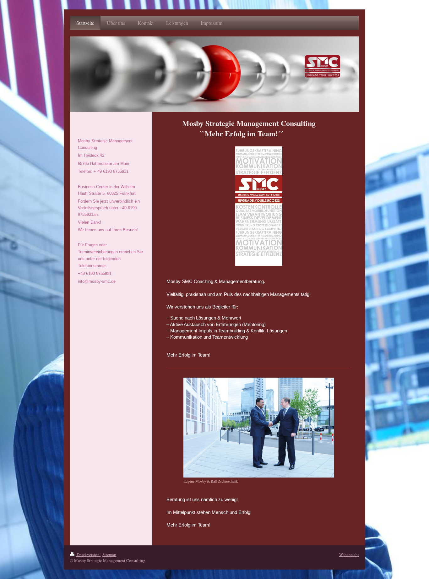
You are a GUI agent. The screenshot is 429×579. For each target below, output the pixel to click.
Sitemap (109, 554)
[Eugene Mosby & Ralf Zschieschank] (258, 428)
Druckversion (88, 554)
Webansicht (349, 554)
